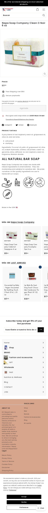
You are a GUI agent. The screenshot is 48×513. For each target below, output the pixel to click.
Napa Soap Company (22, 222)
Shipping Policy (8, 470)
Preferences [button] (12, 490)
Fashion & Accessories (32, 417)
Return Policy (6, 455)
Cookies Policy (7, 464)
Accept (24, 497)
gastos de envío (23, 101)
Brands (26, 414)
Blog (25, 420)
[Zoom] (45, 74)
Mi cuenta (27, 423)
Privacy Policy (7, 458)
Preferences (24, 507)
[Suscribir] (41, 329)
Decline (24, 502)
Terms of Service (8, 461)
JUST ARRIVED (18, 262)
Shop (26, 408)
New (25, 411)
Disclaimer (6, 467)
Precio (5, 82)
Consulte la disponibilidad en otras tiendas (20, 119)
